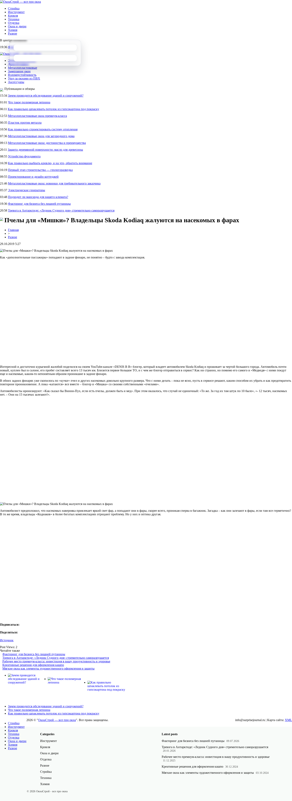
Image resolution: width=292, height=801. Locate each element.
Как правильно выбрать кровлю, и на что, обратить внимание (50, 163)
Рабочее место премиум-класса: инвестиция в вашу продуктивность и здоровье (56, 661)
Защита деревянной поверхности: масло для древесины (45, 149)
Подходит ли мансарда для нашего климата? (38, 197)
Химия (12, 30)
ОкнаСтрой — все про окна (57, 720)
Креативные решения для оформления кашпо (33, 665)
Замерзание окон (19, 71)
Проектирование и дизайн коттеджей (33, 176)
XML (288, 720)
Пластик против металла (25, 122)
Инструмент (16, 12)
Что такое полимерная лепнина (29, 102)
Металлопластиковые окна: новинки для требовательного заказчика (54, 183)
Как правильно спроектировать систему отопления (42, 129)
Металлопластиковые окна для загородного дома (41, 136)
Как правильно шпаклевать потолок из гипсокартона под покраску (53, 109)
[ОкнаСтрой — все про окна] (20, 1)
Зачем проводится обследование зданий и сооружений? (45, 95)
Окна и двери (17, 26)
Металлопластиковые (22, 67)
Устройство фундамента (24, 156)
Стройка (13, 8)
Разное (12, 33)
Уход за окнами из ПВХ (24, 78)
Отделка (13, 22)
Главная (13, 230)
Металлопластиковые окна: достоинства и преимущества (47, 143)
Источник (7, 640)
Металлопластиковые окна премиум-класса (37, 115)
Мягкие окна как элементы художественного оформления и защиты (48, 668)
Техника (13, 19)
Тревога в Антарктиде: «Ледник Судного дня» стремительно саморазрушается (61, 210)
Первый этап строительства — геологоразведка (40, 170)
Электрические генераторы (26, 190)
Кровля (13, 15)
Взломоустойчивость (22, 75)
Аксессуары (16, 82)
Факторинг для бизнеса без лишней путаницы (39, 203)
